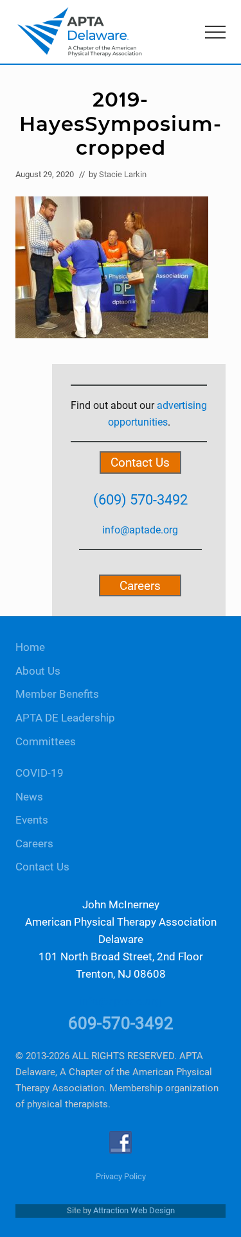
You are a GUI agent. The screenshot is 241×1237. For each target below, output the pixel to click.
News (29, 797)
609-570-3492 (121, 1023)
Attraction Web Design (134, 1210)
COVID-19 (39, 773)
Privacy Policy (121, 1176)
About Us (37, 671)
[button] (215, 32)
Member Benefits (57, 694)
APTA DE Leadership (65, 718)
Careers (140, 585)
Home (30, 647)
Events (31, 820)
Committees (45, 742)
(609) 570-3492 (140, 499)
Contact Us (140, 462)
